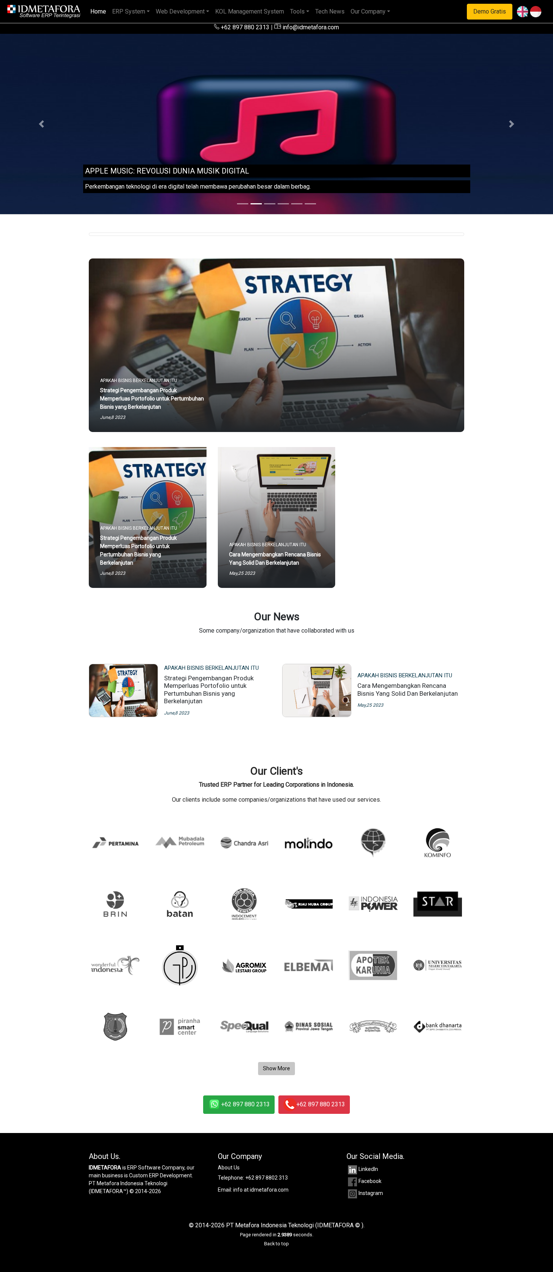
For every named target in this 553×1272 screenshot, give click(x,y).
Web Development (180, 11)
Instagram (371, 1193)
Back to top (276, 1243)
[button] (41, 124)
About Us (229, 1168)
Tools (297, 11)
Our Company (368, 11)
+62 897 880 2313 (244, 27)
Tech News (330, 11)
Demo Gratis (489, 11)
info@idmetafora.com (310, 27)
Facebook (370, 1181)
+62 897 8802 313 (266, 1178)
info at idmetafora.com (261, 1190)
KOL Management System (249, 11)
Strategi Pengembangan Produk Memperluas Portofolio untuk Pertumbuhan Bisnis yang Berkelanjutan (209, 689)
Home (99, 11)
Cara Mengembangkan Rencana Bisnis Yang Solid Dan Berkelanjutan (407, 689)
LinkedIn (368, 1169)
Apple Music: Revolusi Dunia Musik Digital (167, 170)
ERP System (128, 11)
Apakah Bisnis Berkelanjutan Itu (211, 668)
